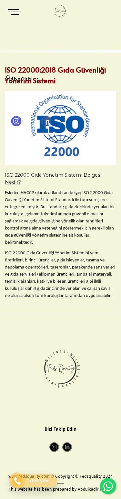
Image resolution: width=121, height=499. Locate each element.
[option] (60, 128)
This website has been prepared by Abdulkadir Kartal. (61, 489)
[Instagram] (16, 121)
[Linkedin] (46, 121)
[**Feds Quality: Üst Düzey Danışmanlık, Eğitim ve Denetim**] (60, 11)
